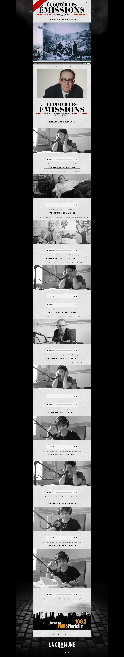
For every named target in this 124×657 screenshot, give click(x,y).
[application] (62, 63)
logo (62, 644)
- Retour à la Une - (62, 634)
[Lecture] (34, 63)
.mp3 (74, 163)
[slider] (89, 63)
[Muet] (85, 63)
